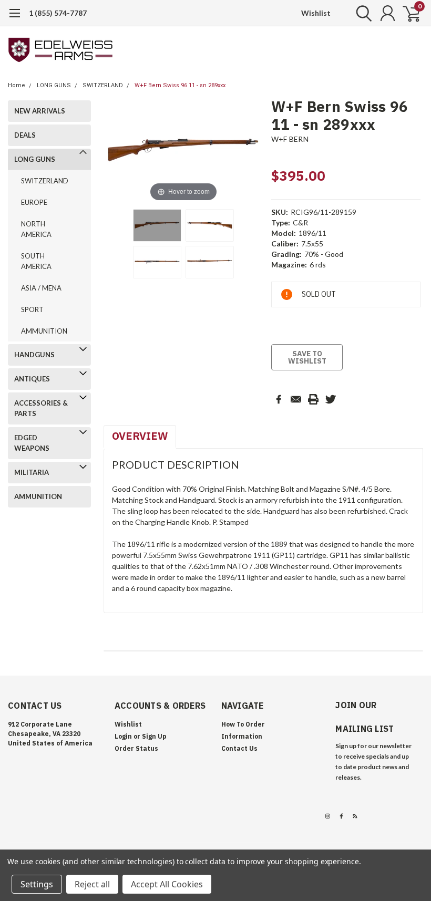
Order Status (136, 748)
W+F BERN (290, 138)
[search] (361, 13)
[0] (407, 13)
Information (241, 736)
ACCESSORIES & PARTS (41, 408)
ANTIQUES (32, 379)
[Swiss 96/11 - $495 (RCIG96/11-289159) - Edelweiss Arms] (157, 225)
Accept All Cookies (167, 884)
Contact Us (239, 748)
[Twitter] (330, 399)
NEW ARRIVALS (39, 111)
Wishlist (316, 12)
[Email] (296, 399)
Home (16, 85)
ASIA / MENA (41, 288)
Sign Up (154, 736)
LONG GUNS (54, 85)
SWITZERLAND (103, 85)
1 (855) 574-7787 (58, 12)
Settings (36, 884)
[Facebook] (278, 399)
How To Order (243, 724)
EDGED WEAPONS (31, 442)
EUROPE (34, 202)
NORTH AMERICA (36, 229)
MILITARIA (31, 472)
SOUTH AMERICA (36, 261)
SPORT (32, 309)
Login (123, 736)
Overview (140, 436)
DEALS (25, 135)
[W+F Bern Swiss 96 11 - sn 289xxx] (209, 225)
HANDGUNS (34, 354)
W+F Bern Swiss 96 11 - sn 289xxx (180, 85)
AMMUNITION (44, 331)
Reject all (92, 884)
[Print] (313, 399)
